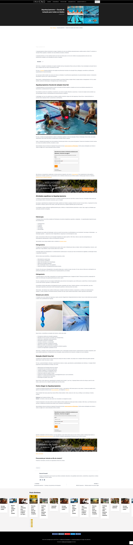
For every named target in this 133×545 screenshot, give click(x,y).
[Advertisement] (65, 37)
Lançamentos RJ (72, 1)
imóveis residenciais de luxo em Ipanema (44, 436)
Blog (51, 27)
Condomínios (56, 1)
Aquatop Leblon (63, 241)
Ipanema (38, 467)
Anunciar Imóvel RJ (81, 1)
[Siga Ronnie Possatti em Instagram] (44, 480)
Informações (41, 453)
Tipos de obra (63, 1)
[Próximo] (35, 496)
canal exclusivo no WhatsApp (71, 145)
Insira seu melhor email (59, 421)
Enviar (56, 166)
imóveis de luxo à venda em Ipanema (43, 177)
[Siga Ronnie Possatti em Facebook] (40, 480)
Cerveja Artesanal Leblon (3, 508)
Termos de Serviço (76, 539)
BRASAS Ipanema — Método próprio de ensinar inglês (87, 484)
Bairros (49, 1)
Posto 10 (67, 389)
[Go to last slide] (31, 496)
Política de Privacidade (65, 539)
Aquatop (42, 70)
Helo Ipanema (75, 174)
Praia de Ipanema (55, 389)
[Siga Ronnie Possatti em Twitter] (42, 480)
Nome (56, 417)
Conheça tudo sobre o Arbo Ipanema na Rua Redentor (43, 510)
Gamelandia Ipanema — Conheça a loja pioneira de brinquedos (47, 484)
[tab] (32, 519)
